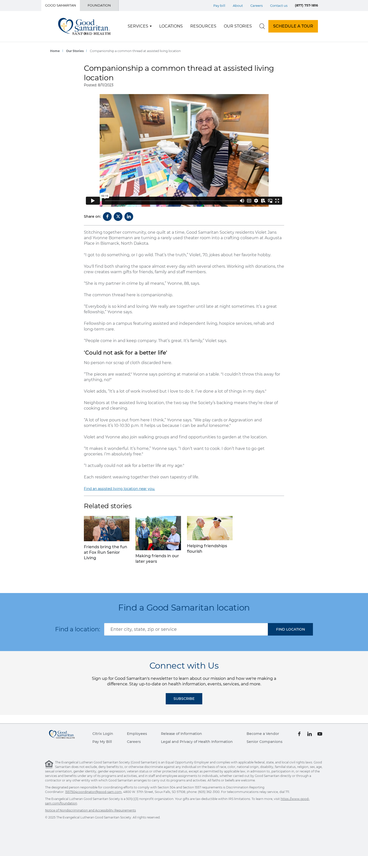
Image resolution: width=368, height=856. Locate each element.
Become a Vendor (263, 733)
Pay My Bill (102, 741)
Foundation (99, 5)
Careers (256, 6)
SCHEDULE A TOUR (293, 26)
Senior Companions (264, 741)
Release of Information (181, 733)
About (238, 6)
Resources (203, 26)
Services (138, 26)
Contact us (278, 6)
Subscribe (184, 698)
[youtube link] (320, 734)
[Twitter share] (118, 216)
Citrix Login (102, 733)
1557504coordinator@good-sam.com (93, 792)
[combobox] (186, 629)
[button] (290, 629)
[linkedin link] (309, 734)
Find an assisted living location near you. (119, 488)
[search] (262, 26)
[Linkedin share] (128, 216)
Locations (171, 26)
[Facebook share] (107, 216)
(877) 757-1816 (306, 5)
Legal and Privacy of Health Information (197, 741)
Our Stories (238, 26)
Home (55, 51)
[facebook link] (299, 734)
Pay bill (219, 6)
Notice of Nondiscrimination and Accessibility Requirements (90, 810)
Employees (137, 733)
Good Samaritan (60, 5)
